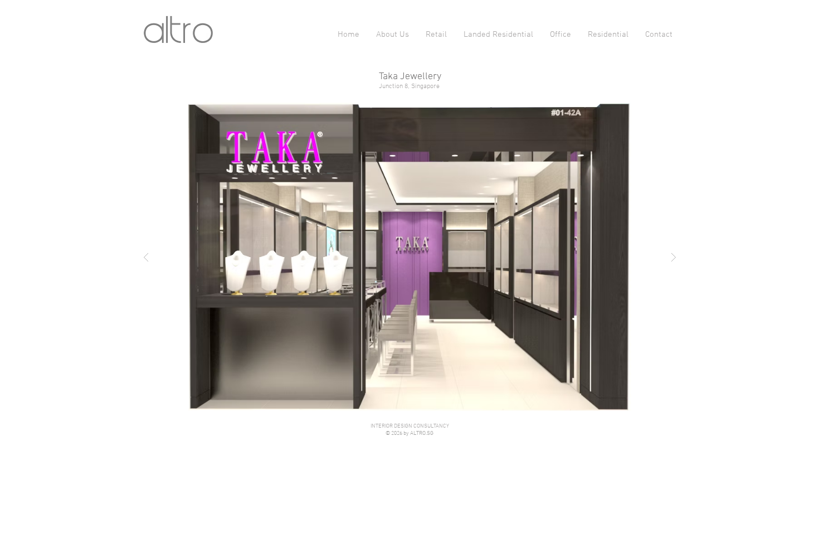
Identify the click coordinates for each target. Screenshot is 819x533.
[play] (656, 112)
